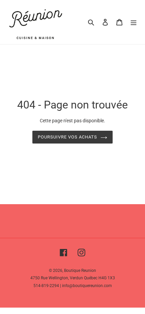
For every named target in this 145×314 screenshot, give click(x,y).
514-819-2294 (46, 285)
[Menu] (133, 22)
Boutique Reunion (80, 270)
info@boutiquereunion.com (87, 285)
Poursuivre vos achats (67, 136)
